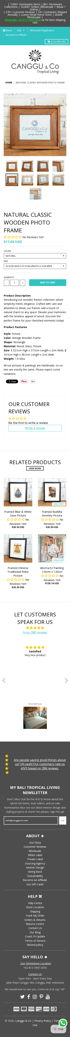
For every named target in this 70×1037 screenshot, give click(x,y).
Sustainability (35, 876)
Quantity (9, 277)
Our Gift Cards (35, 884)
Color (7, 251)
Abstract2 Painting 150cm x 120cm (52, 570)
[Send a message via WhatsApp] (63, 1023)
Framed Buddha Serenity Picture (52, 513)
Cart (58, 41)
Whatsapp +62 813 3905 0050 (23, 20)
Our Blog (35, 932)
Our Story (35, 842)
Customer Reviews (35, 846)
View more (35, 468)
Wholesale (35, 851)
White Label (35, 855)
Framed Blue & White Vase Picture (18, 513)
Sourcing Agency (35, 863)
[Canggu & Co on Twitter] (22, 996)
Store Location (35, 907)
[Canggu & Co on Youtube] (48, 996)
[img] (35, 628)
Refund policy (35, 945)
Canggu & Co (23, 1020)
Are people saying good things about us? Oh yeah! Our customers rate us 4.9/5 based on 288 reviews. (40, 764)
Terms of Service (35, 940)
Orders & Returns (35, 920)
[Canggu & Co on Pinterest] (41, 996)
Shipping (35, 911)
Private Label (35, 859)
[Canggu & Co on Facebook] (28, 996)
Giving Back (35, 871)
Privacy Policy (42, 1020)
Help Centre (35, 903)
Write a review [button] (35, 428)
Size (6, 261)
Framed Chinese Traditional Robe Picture (18, 572)
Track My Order (35, 915)
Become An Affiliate (16, 34)
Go (62, 820)
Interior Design (35, 867)
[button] (13, 237)
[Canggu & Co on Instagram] (35, 996)
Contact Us (35, 928)
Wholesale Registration (42, 30)
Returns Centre (35, 924)
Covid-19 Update (35, 936)
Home (8, 82)
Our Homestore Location (35, 963)
